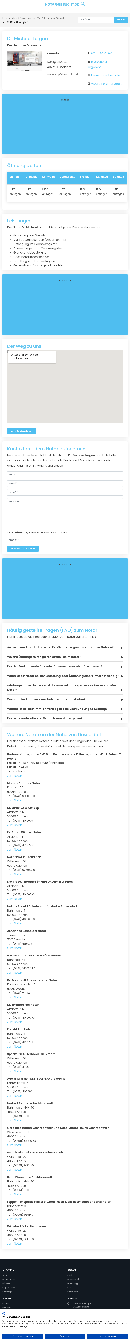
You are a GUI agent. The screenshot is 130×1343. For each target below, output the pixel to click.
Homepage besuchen (106, 75)
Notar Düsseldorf (58, 18)
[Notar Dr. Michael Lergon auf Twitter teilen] (77, 74)
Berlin (70, 1275)
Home (5, 18)
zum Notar (14, 776)
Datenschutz (9, 1279)
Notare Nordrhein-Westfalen (33, 18)
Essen (5, 1303)
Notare (14, 18)
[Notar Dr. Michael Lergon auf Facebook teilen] (71, 74)
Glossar (6, 1283)
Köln (69, 1287)
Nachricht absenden (23, 548)
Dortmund (73, 1279)
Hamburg (72, 1283)
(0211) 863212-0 (101, 53)
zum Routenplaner (21, 431)
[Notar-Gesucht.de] (65, 6)
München (72, 1291)
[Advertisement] (65, 128)
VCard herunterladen (106, 84)
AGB (4, 1275)
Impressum (8, 1287)
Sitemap (7, 1291)
